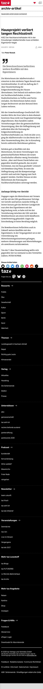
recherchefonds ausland (10, 427)
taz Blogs (4, 564)
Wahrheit (4, 328)
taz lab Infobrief (7, 511)
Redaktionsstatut (17, 662)
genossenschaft (7, 417)
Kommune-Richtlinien (32, 662)
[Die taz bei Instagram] (24, 278)
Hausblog (5, 381)
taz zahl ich (5, 422)
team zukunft (6, 495)
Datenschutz (24, 667)
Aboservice (5, 632)
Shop (3, 606)
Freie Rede (5, 474)
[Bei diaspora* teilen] (27, 266)
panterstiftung (6, 433)
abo (2, 412)
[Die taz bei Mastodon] (14, 278)
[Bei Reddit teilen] (31, 266)
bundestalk (5, 454)
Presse (4, 396)
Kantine (4, 601)
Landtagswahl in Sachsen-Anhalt (14, 344)
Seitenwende (10, 672)
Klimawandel (6, 360)
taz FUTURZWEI (7, 569)
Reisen (3, 595)
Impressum (34, 667)
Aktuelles (4, 375)
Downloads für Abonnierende (12, 642)
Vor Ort (4, 532)
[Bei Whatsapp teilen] (22, 266)
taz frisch (4, 500)
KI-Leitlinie (5, 667)
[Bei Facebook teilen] (17, 266)
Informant (14, 667)
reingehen (5, 480)
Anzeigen (4, 611)
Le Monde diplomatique (10, 574)
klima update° (6, 464)
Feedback (5, 627)
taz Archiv (5, 579)
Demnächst (5, 527)
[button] (40, 3)
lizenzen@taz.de (31, 655)
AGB (3, 672)
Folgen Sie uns (6, 277)
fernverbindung (7, 459)
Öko (2, 297)
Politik (3, 292)
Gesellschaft (6, 302)
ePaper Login (6, 637)
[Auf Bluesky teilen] (12, 266)
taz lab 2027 (6, 547)
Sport (3, 313)
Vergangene (6, 542)
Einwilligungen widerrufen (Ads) (29, 672)
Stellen (4, 391)
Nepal (3, 349)
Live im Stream (7, 537)
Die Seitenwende (7, 386)
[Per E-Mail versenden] (3, 266)
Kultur (3, 308)
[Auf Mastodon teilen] (7, 266)
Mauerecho (5, 469)
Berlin (3, 318)
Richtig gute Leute (8, 354)
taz (6, 271)
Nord (3, 323)
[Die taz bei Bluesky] (19, 278)
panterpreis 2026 (8, 438)
